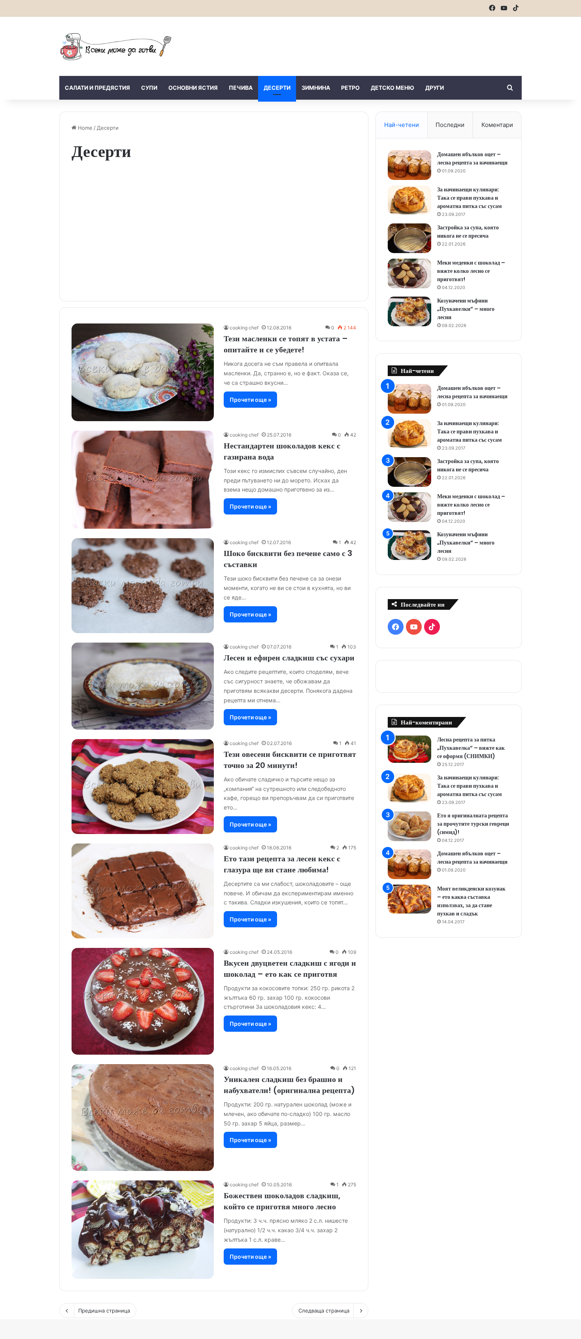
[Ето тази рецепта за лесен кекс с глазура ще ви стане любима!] (143, 890)
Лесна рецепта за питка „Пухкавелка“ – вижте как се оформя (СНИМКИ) (471, 748)
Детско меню (392, 87)
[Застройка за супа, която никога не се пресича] (409, 238)
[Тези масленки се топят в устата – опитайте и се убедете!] (143, 372)
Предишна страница (104, 1310)
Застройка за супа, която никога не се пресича (468, 231)
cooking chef (244, 328)
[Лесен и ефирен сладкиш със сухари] (143, 686)
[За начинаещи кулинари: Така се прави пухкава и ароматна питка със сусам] (409, 200)
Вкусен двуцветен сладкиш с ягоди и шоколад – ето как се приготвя (290, 968)
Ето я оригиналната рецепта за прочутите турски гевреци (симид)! (473, 823)
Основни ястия (193, 87)
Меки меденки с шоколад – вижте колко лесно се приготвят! (471, 271)
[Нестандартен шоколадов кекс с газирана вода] (143, 480)
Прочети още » (250, 399)
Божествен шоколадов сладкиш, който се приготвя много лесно (282, 1201)
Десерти (277, 87)
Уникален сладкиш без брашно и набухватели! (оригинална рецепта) (289, 1085)
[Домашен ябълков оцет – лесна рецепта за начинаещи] (409, 165)
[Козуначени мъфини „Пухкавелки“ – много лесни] (409, 311)
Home (84, 128)
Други (434, 87)
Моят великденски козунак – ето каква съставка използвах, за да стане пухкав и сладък (471, 901)
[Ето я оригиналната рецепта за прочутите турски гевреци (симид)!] (409, 826)
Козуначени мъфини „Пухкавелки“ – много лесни (465, 309)
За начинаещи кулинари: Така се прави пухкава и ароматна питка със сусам (469, 197)
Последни (450, 125)
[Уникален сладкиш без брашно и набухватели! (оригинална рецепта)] (143, 1117)
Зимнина (316, 87)
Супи (149, 87)
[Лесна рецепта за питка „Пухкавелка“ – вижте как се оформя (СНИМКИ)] (409, 749)
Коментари (497, 125)
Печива (241, 87)
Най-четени (401, 125)
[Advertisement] (369, 42)
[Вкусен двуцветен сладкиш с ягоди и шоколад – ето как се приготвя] (143, 1001)
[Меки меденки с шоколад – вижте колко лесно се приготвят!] (409, 273)
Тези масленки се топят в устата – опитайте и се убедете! (286, 344)
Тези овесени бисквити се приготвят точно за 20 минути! (290, 760)
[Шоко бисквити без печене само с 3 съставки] (143, 585)
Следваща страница (323, 1310)
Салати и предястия (97, 87)
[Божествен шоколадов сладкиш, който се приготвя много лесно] (143, 1229)
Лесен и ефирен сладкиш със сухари (289, 657)
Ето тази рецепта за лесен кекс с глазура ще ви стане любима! (282, 864)
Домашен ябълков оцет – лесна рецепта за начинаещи (472, 158)
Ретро (350, 87)
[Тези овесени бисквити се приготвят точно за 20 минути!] (143, 786)
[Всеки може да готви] (115, 46)
